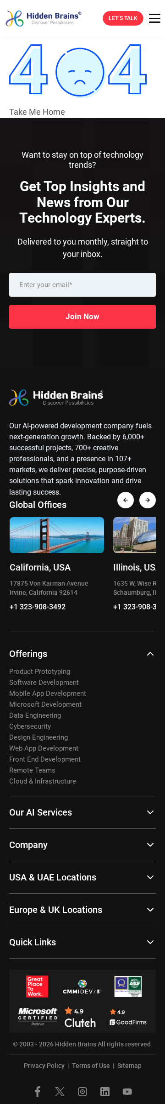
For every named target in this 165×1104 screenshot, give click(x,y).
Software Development (44, 682)
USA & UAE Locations (52, 877)
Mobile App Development (47, 693)
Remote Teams (32, 770)
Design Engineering (38, 737)
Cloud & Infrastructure (42, 781)
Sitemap (129, 1065)
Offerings (28, 653)
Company (28, 844)
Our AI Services (40, 812)
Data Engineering (35, 715)
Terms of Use (91, 1065)
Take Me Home (37, 112)
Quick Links (32, 942)
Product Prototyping (39, 671)
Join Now (82, 316)
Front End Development (45, 759)
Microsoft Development (45, 704)
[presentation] (125, 500)
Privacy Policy (44, 1065)
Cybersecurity (30, 726)
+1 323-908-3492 (38, 607)
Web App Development (43, 748)
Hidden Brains (75, 1044)
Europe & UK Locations (55, 909)
